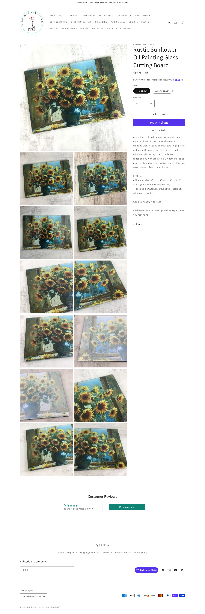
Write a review (126, 507)
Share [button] (139, 224)
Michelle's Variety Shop (35, 607)
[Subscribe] (70, 569)
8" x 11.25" (141, 91)
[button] (88, 15)
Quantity (137, 97)
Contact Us (107, 552)
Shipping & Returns (89, 552)
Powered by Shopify (52, 607)
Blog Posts (72, 552)
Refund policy (140, 552)
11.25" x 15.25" (162, 91)
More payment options (159, 130)
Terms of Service (123, 552)
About (61, 552)
